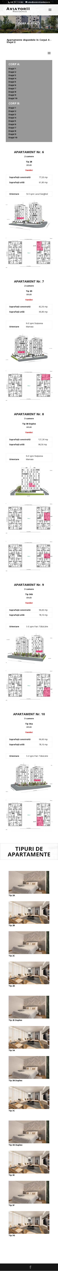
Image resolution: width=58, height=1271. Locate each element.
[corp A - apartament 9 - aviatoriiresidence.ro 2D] (29, 700)
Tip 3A (12, 1050)
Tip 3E (12, 1175)
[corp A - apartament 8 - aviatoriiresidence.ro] (29, 496)
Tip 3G (12, 1235)
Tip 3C (12, 1110)
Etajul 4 (12, 78)
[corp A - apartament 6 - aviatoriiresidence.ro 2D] (29, 268)
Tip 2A (12, 895)
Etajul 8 (12, 91)
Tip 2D (12, 985)
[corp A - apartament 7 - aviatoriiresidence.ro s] (29, 363)
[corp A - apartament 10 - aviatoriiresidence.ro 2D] (29, 830)
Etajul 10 (13, 98)
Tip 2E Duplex (15, 1020)
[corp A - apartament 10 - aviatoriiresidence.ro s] (29, 792)
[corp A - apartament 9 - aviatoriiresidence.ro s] (29, 663)
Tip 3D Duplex (15, 1145)
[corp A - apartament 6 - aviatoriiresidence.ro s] (29, 230)
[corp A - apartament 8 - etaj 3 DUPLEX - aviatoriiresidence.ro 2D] (29, 571)
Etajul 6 (12, 85)
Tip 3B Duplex (15, 1080)
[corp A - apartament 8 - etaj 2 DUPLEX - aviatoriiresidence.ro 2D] (29, 533)
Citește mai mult (29, 1249)
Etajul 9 (12, 95)
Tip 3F (11, 1205)
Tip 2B (12, 925)
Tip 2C (12, 955)
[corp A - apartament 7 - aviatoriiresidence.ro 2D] (29, 401)
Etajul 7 (12, 88)
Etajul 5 (12, 81)
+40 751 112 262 (16, 2)
